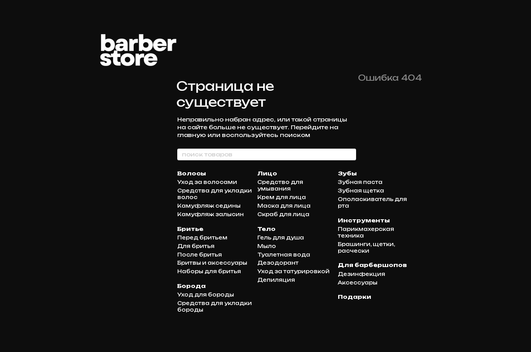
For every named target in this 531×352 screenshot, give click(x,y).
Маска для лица (284, 206)
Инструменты (364, 220)
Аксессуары (357, 282)
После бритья (199, 254)
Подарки (354, 296)
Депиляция (276, 280)
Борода (191, 286)
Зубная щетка (361, 190)
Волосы (191, 173)
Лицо (267, 173)
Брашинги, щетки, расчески (366, 247)
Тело (266, 228)
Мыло (266, 246)
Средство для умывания (280, 185)
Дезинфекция (361, 274)
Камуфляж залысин (210, 214)
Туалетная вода (283, 254)
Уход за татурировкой (293, 271)
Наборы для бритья (209, 271)
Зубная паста (360, 182)
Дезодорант (278, 263)
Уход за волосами (207, 182)
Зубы (347, 173)
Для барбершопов (372, 265)
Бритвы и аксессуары (212, 263)
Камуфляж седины (209, 206)
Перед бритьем (202, 237)
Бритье (190, 228)
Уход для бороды (205, 294)
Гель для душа (280, 237)
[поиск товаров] (350, 154)
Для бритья (196, 246)
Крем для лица (281, 197)
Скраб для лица (283, 214)
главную (191, 135)
